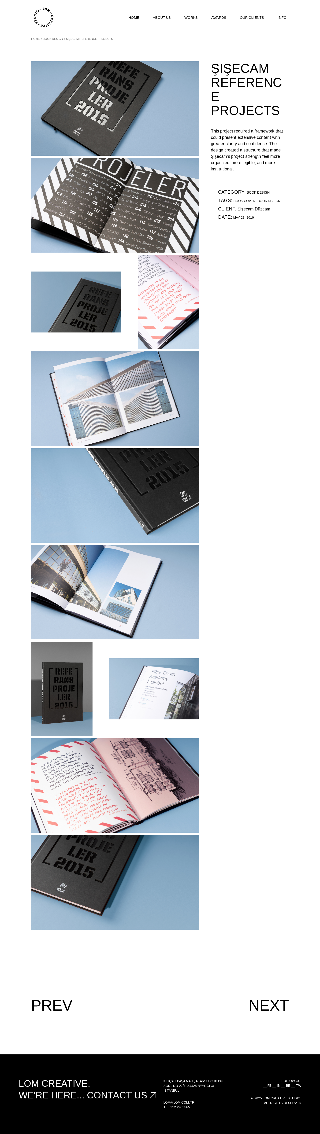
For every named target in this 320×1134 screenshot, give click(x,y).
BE (288, 1085)
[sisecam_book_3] (115, 882)
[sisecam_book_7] (115, 205)
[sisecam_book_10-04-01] (115, 689)
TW (298, 1085)
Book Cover (244, 201)
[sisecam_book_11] (115, 398)
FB (270, 1085)
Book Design (258, 192)
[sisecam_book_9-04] (115, 302)
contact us (117, 1095)
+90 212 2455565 (177, 1107)
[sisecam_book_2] (115, 495)
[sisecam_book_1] (115, 785)
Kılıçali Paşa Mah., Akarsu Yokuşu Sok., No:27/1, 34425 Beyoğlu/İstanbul (193, 1085)
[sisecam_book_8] (115, 108)
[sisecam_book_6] (115, 592)
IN (278, 1085)
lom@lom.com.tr (179, 1102)
